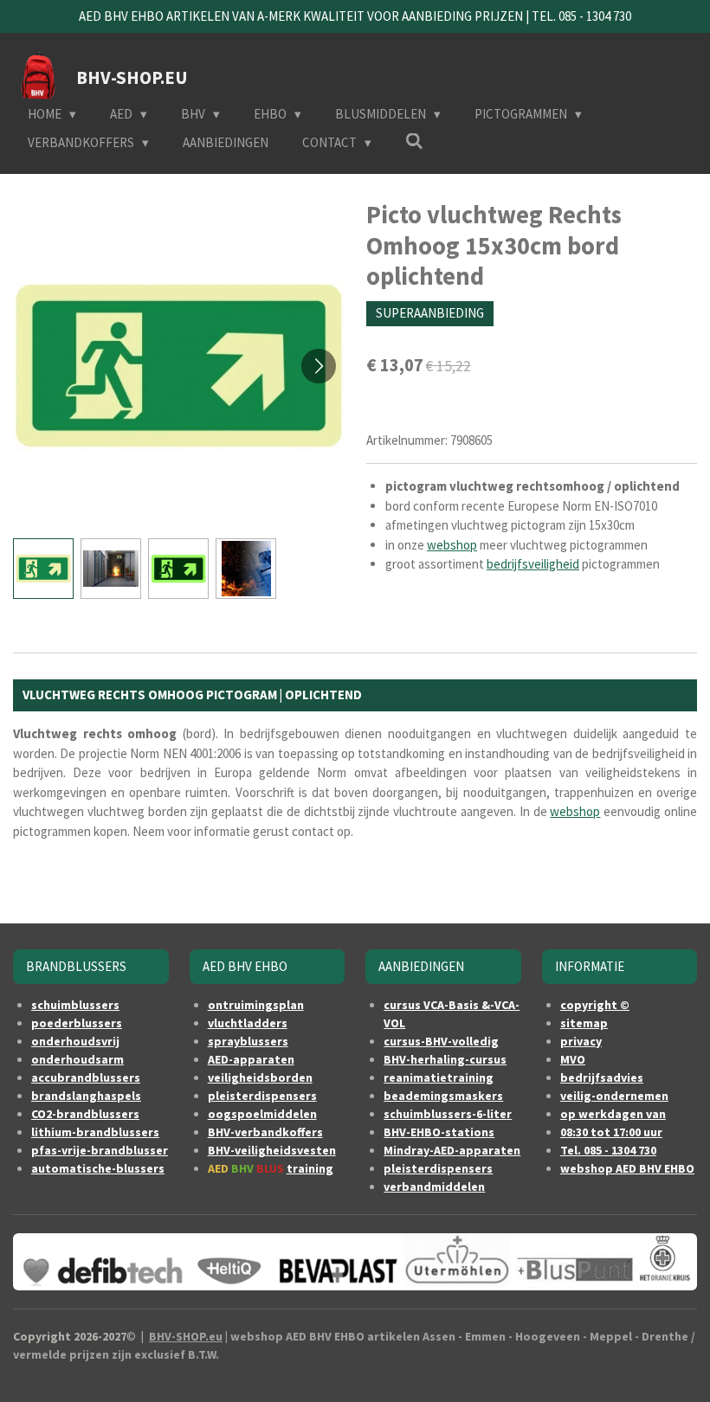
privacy (581, 1041)
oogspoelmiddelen (262, 1114)
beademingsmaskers (443, 1095)
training (310, 1168)
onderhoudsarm (77, 1059)
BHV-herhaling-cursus (445, 1059)
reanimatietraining (439, 1077)
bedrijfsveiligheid (533, 564)
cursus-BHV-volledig (441, 1041)
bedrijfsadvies (601, 1077)
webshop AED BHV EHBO (627, 1168)
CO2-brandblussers (85, 1114)
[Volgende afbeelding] (318, 366)
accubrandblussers (85, 1077)
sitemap (584, 1023)
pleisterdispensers (262, 1095)
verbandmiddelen (434, 1186)
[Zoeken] (414, 141)
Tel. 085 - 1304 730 (608, 1150)
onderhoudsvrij (75, 1041)
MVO (572, 1059)
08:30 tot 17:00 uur (611, 1132)
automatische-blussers (98, 1168)
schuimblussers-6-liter (448, 1114)
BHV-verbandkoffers (265, 1132)
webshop (452, 545)
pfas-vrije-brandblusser (99, 1150)
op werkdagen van (613, 1114)
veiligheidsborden (260, 1077)
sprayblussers (248, 1041)
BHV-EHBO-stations (439, 1132)
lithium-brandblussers (95, 1132)
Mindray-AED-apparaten (452, 1150)
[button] (43, 568)
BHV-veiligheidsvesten (272, 1150)
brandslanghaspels (86, 1095)
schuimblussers (75, 1005)
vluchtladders (247, 1023)
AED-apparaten (251, 1059)
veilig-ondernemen (614, 1095)
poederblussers (76, 1023)
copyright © (594, 1005)
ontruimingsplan (256, 1005)
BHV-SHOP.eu (186, 1336)
